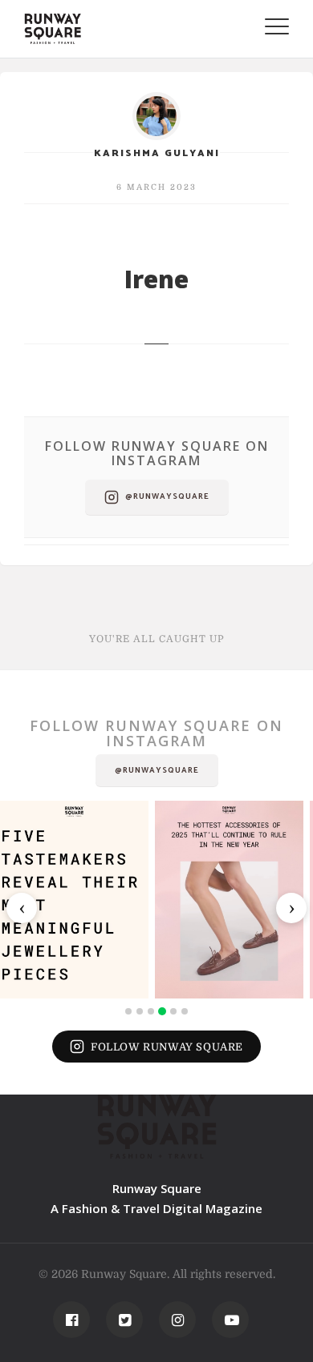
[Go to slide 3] (151, 1011)
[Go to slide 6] (184, 1011)
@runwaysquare (167, 496)
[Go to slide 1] (128, 1011)
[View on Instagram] (74, 899)
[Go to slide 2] (139, 1011)
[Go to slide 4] (162, 1011)
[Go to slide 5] (173, 1011)
